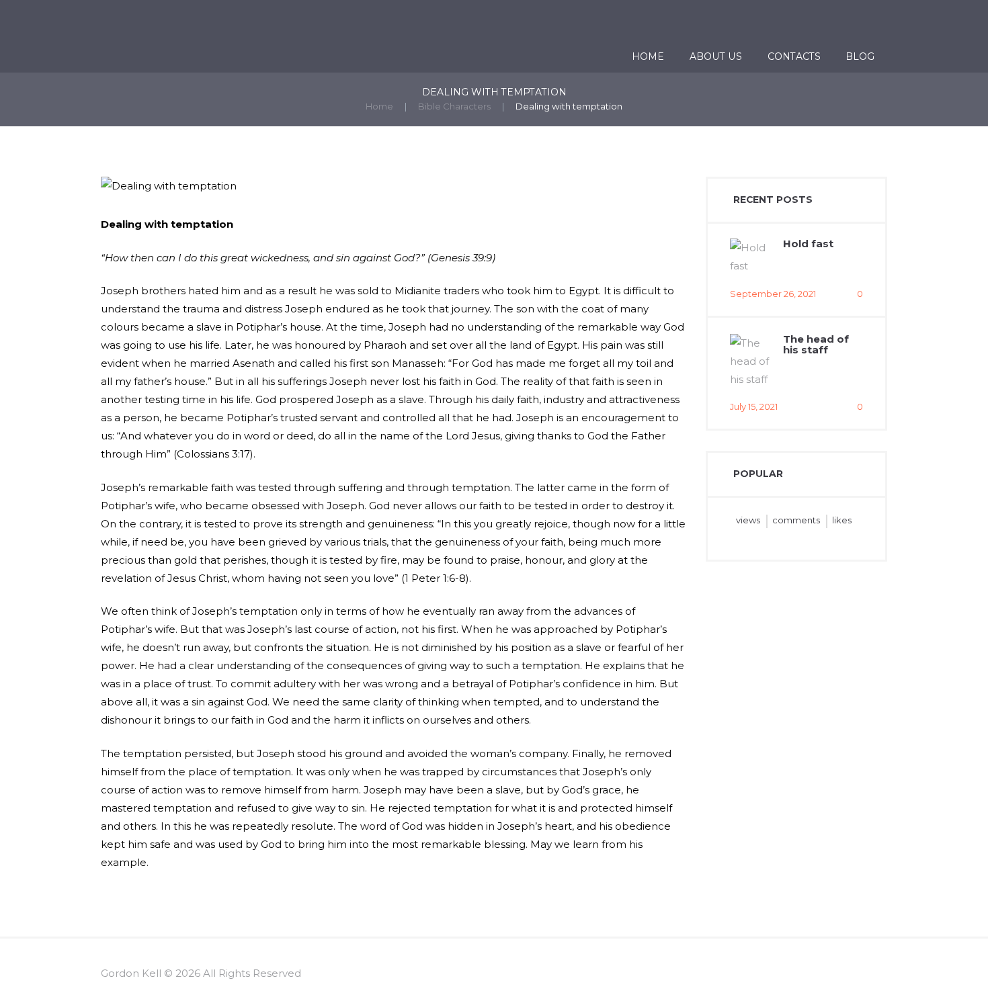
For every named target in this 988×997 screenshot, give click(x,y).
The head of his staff (816, 345)
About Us (716, 56)
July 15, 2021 (754, 406)
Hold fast (808, 243)
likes (842, 520)
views (748, 520)
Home (648, 56)
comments (796, 520)
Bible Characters (454, 106)
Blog (860, 56)
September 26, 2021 (773, 293)
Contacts (794, 56)
